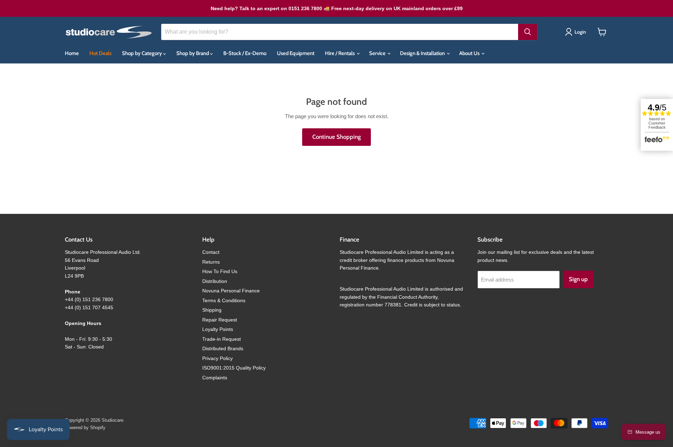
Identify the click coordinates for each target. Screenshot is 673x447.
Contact (210, 252)
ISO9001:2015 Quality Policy (234, 368)
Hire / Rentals (340, 53)
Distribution (214, 281)
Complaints (214, 377)
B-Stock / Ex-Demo (244, 53)
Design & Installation (423, 53)
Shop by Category (142, 53)
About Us (470, 53)
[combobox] (339, 32)
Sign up (578, 279)
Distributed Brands (222, 348)
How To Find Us (219, 271)
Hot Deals (100, 53)
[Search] (527, 32)
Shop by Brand (193, 53)
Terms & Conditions (223, 300)
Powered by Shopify (85, 427)
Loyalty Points (217, 329)
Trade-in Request (221, 339)
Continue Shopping (336, 136)
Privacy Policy (217, 358)
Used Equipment (295, 53)
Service (378, 53)
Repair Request (219, 320)
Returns (211, 262)
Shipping (212, 310)
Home (72, 53)
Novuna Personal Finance (231, 290)
